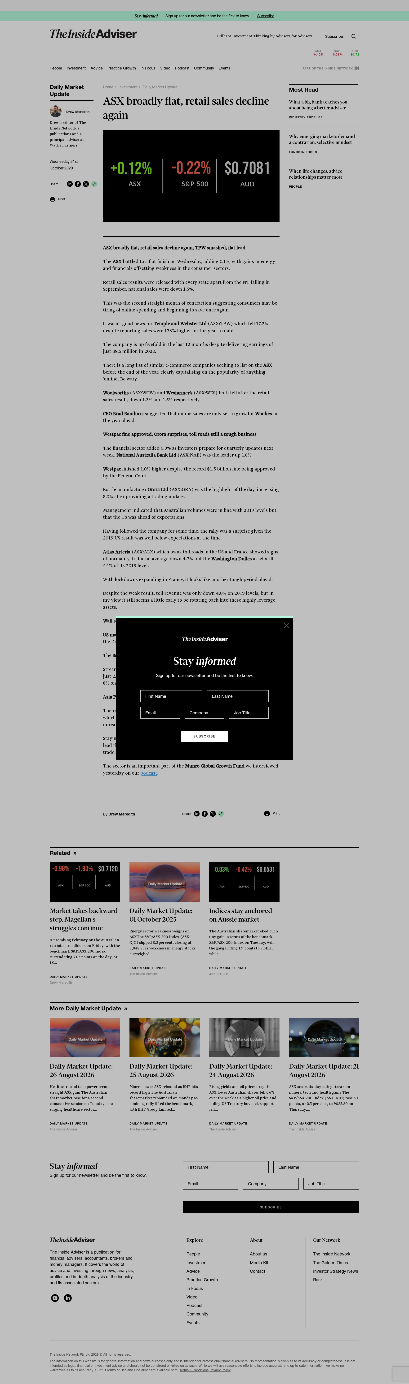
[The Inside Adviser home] (204, 638)
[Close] (286, 625)
